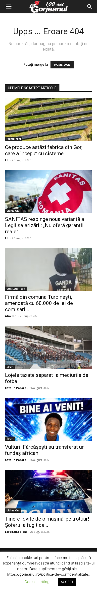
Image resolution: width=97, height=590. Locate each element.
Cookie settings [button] (37, 581)
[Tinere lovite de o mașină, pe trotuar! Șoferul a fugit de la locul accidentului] (48, 491)
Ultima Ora (13, 210)
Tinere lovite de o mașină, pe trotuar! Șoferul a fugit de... (47, 522)
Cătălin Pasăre (15, 388)
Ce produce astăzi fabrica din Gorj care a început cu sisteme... (44, 150)
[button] (8, 6)
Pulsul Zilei (13, 139)
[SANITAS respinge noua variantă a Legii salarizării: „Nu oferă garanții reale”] (48, 191)
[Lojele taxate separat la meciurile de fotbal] (48, 347)
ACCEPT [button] (67, 582)
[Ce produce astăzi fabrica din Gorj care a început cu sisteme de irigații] (48, 119)
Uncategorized (15, 288)
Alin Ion (10, 316)
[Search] (90, 6)
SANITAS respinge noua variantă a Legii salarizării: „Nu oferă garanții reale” (44, 225)
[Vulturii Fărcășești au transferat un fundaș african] (48, 419)
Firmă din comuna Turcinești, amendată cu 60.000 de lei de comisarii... (39, 303)
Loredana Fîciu (16, 531)
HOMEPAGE (62, 64)
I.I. (6, 160)
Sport (9, 366)
